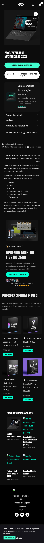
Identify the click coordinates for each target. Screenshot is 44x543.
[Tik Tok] (27, 515)
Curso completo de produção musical (26, 90)
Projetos (22, 510)
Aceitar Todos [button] (9, 538)
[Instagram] (17, 515)
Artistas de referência (17, 125)
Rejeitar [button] (19, 538)
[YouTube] (22, 515)
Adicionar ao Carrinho (22, 65)
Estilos (9, 120)
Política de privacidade (22, 496)
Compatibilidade (14, 115)
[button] (36, 14)
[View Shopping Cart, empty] (40, 4)
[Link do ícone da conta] (33, 5)
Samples (22, 506)
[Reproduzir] (4, 338)
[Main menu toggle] (2, 4)
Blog (22, 499)
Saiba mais (22, 107)
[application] (4, 338)
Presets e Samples (22, 503)
